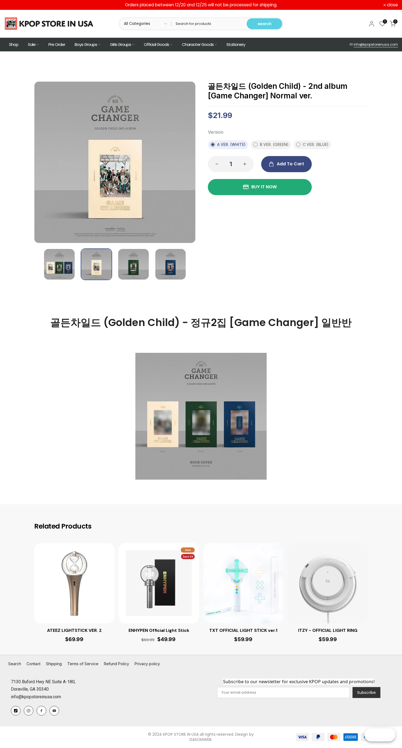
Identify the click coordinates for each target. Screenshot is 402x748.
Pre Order (56, 44)
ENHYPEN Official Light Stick (159, 630)
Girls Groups (120, 44)
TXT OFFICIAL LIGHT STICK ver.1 (243, 630)
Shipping (54, 663)
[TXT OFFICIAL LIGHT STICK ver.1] (243, 583)
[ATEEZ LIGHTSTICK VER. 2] (74, 583)
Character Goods (198, 44)
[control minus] (215, 164)
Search (14, 663)
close (13, 5)
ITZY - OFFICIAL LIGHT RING (327, 630)
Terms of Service (82, 663)
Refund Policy (116, 663)
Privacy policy (147, 663)
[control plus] (246, 164)
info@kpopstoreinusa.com (376, 44)
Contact (33, 663)
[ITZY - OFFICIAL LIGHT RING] (327, 583)
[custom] (16, 710)
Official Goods (156, 44)
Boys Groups (86, 44)
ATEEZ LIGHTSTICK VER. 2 (74, 630)
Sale (32, 44)
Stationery (235, 44)
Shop (13, 44)
